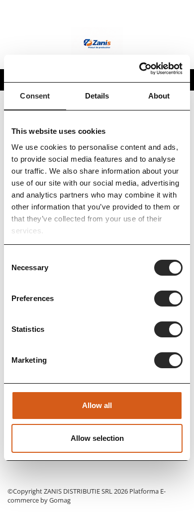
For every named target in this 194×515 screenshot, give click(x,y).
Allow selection (97, 438)
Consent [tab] (35, 96)
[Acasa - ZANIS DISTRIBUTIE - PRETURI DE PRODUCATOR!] (97, 44)
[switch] (168, 299)
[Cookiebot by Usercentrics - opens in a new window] (140, 68)
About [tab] (159, 96)
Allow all (97, 405)
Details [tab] (97, 96)
